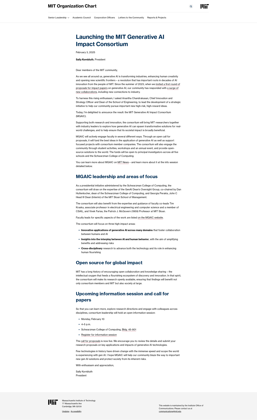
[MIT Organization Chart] (72, 6)
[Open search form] (191, 6)
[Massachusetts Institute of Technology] (205, 6)
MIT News (123, 162)
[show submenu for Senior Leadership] (68, 17)
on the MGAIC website (150, 217)
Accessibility (76, 411)
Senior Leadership (57, 17)
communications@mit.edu (170, 411)
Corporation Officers (104, 17)
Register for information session (99, 334)
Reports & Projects (156, 17)
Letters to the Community (131, 17)
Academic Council (82, 17)
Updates (65, 411)
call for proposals (90, 341)
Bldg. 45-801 (129, 329)
